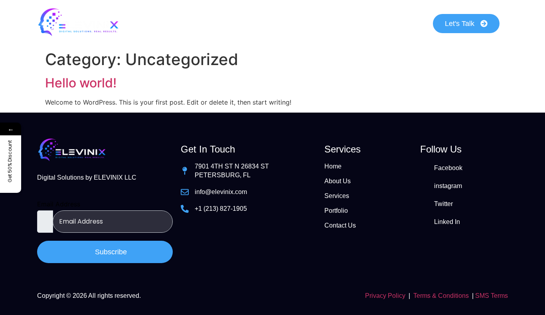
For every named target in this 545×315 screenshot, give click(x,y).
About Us (208, 23)
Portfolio (320, 23)
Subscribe (110, 252)
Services (265, 23)
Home (156, 23)
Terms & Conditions (441, 295)
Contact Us (380, 23)
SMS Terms (491, 295)
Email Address (58, 204)
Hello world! (81, 83)
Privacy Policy (385, 295)
